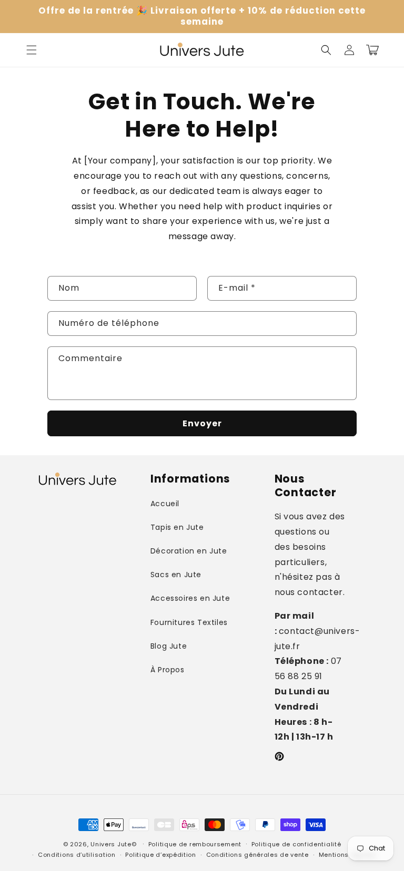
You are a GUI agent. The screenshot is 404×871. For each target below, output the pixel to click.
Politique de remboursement (194, 844)
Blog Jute (168, 646)
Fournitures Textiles (189, 622)
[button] (31, 50)
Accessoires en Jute (190, 598)
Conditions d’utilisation (77, 854)
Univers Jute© (113, 844)
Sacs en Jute (175, 574)
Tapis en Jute (177, 527)
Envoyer (202, 423)
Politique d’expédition (160, 854)
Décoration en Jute (188, 551)
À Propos (167, 669)
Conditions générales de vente (257, 854)
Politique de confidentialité (296, 844)
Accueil (164, 503)
